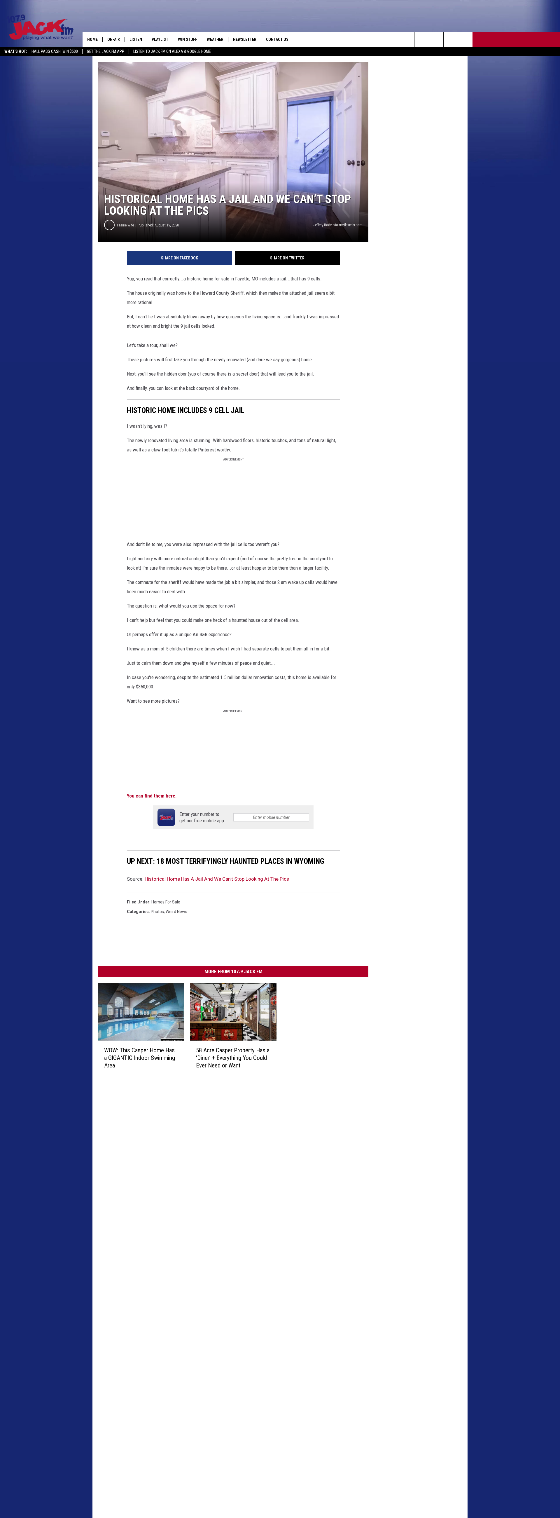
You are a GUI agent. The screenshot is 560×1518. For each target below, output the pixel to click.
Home (92, 39)
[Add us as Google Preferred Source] (436, 39)
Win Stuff (187, 39)
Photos (157, 911)
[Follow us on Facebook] (451, 39)
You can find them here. (152, 796)
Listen (136, 39)
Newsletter (244, 39)
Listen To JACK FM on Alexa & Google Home (172, 51)
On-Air (113, 39)
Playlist (160, 39)
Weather (215, 39)
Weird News (176, 911)
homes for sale (165, 902)
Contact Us (277, 39)
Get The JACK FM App (105, 51)
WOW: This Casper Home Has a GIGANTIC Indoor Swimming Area (139, 1058)
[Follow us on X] (465, 39)
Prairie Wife (125, 225)
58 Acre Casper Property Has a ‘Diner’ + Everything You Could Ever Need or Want (233, 1058)
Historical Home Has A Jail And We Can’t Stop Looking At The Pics (217, 879)
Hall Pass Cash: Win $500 (55, 51)
